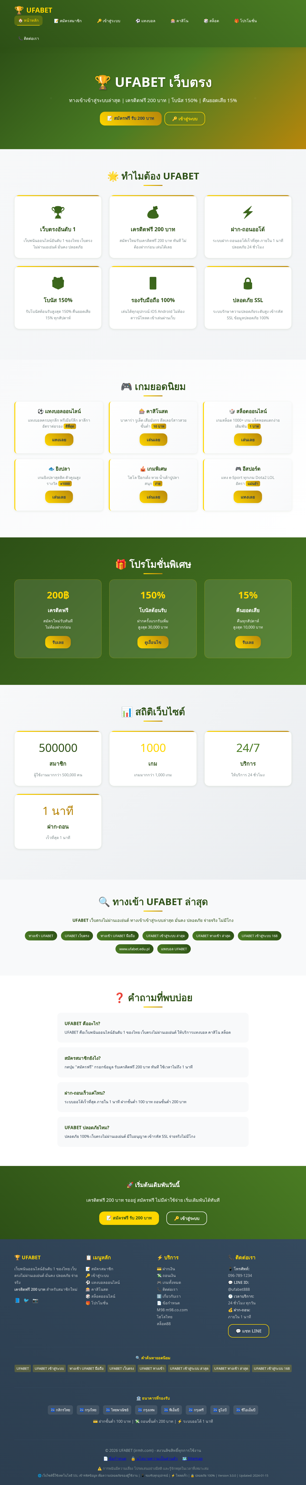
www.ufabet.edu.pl (134, 949)
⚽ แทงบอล (145, 20)
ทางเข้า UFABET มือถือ (118, 936)
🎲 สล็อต (211, 20)
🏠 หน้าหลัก (28, 20)
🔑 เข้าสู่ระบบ (108, 20)
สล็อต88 (164, 1323)
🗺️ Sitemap (192, 1458)
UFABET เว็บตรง (77, 936)
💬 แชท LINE (249, 1331)
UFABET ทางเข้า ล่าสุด (213, 936)
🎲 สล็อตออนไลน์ (100, 1296)
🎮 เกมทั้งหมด (169, 1282)
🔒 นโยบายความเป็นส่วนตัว (154, 1458)
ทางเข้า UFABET (41, 936)
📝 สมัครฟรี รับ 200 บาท (130, 118)
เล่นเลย (153, 439)
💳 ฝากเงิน (166, 1268)
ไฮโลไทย (164, 1316)
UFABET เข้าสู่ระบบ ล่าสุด (165, 936)
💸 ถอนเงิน (166, 1275)
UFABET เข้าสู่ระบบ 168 (260, 936)
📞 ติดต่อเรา (28, 38)
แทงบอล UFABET (174, 949)
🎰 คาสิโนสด (97, 1289)
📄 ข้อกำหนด (168, 1303)
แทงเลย (59, 439)
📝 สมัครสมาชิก (68, 20)
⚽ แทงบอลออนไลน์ (103, 1282)
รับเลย (58, 642)
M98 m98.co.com (172, 1309)
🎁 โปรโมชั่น (245, 20)
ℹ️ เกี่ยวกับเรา (169, 1296)
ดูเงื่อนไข (153, 642)
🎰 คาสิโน (179, 20)
